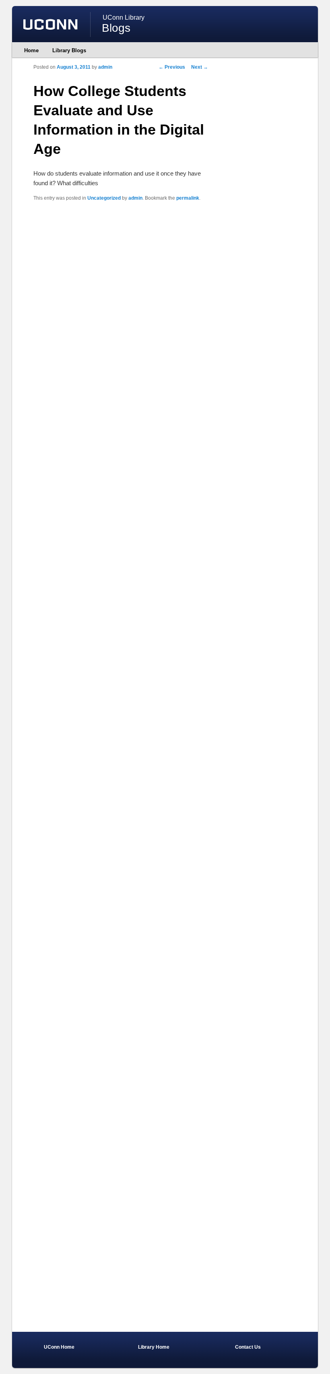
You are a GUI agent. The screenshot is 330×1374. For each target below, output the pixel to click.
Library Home (153, 1347)
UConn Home (59, 1347)
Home (31, 50)
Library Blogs (69, 50)
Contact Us (248, 1347)
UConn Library (123, 17)
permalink (187, 198)
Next (199, 67)
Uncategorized (104, 198)
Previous (172, 67)
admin (105, 67)
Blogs (116, 28)
